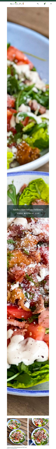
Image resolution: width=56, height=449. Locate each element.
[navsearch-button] (37, 3)
